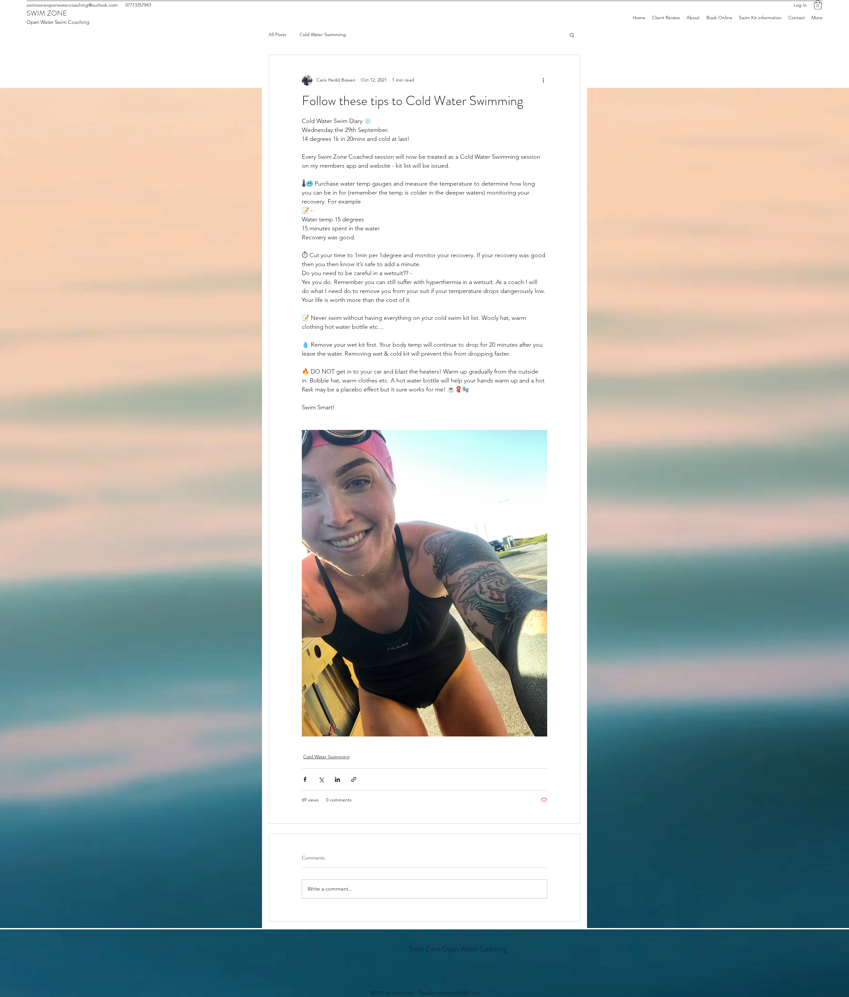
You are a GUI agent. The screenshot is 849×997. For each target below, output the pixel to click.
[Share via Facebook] (305, 779)
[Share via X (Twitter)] (321, 779)
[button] (818, 5)
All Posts (277, 34)
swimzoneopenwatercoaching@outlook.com (72, 5)
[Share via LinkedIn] (337, 779)
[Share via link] (354, 779)
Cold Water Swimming (322, 34)
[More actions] (543, 80)
